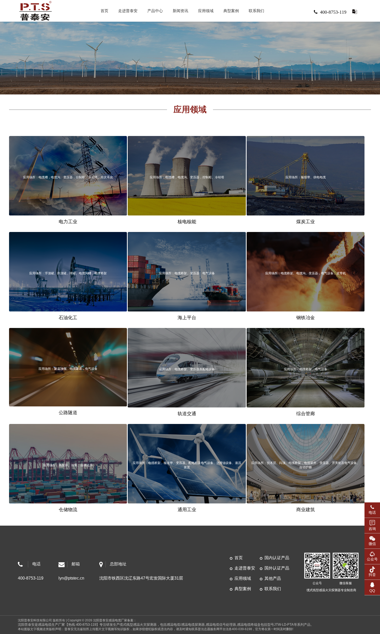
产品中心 (155, 11)
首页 (104, 11)
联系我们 (256, 11)
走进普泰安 (128, 11)
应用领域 (206, 11)
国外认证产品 (276, 568)
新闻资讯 (180, 11)
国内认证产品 (276, 558)
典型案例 (231, 11)
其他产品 (272, 578)
